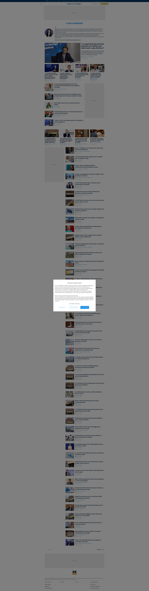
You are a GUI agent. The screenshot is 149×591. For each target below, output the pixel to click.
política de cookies (80, 292)
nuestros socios (72, 285)
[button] (74, 303)
